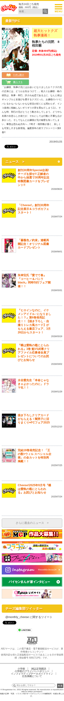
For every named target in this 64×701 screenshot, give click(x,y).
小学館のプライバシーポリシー (32, 671)
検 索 (60, 686)
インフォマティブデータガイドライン (32, 673)
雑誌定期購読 (38, 668)
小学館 (21, 668)
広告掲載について (32, 676)
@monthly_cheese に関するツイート (28, 617)
